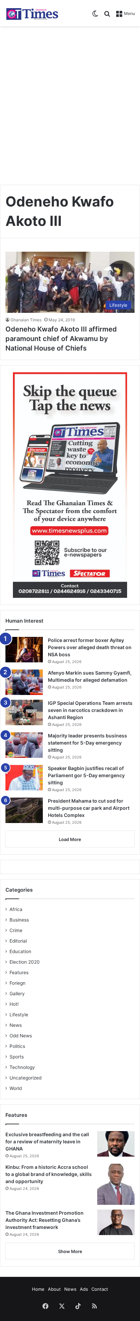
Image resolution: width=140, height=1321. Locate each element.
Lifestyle (19, 1014)
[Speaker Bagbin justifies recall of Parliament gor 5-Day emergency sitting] (24, 777)
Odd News (21, 1035)
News (16, 1025)
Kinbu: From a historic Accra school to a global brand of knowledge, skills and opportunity (48, 1174)
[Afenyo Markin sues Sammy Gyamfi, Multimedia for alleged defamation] (24, 682)
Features (19, 972)
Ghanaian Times (26, 319)
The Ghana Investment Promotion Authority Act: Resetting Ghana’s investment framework (44, 1220)
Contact (99, 1289)
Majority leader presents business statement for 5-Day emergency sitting (87, 743)
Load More (70, 839)
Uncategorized (25, 1078)
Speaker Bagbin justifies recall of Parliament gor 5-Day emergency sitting (86, 775)
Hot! (14, 1004)
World (16, 1088)
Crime (16, 930)
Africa (16, 909)
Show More (70, 1251)
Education (20, 951)
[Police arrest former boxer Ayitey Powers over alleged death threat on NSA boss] (24, 649)
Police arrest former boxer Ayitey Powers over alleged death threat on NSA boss (90, 647)
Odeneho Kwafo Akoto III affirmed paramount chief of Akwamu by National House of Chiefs (61, 338)
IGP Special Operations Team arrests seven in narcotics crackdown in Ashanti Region (90, 710)
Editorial (18, 941)
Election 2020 (25, 962)
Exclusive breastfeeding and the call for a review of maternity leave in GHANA (47, 1141)
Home (38, 1289)
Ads (84, 1289)
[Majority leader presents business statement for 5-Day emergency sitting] (24, 745)
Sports (17, 1056)
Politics (17, 1046)
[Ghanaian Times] (32, 13)
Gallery (17, 993)
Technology (22, 1067)
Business (19, 920)
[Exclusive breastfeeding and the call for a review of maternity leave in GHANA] (116, 1144)
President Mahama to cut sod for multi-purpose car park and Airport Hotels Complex (88, 808)
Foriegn (17, 983)
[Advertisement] (70, 103)
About (54, 1289)
